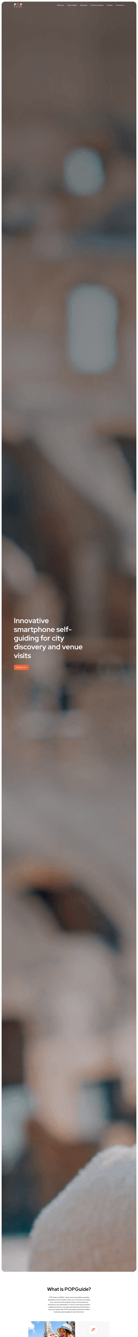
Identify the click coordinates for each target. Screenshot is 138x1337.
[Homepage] (18, 5)
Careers (110, 5)
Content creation (97, 5)
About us (60, 5)
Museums (83, 5)
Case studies (72, 5)
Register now (21, 667)
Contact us (120, 5)
